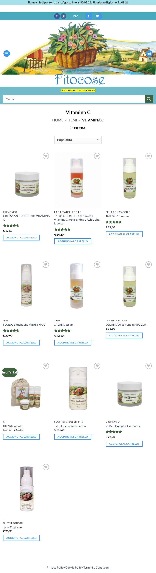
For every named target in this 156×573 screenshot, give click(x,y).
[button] (89, 16)
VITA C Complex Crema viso (123, 426)
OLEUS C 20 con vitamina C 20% (126, 324)
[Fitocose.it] (78, 53)
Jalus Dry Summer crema (70, 426)
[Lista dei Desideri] (98, 16)
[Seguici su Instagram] (63, 16)
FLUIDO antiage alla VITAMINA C (24, 324)
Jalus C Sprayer (12, 527)
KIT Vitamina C (12, 426)
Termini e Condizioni (96, 567)
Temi (72, 120)
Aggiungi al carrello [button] (21, 237)
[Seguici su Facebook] (57, 16)
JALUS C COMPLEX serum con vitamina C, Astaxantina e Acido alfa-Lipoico (77, 219)
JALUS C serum (64, 324)
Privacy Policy (56, 567)
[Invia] (149, 99)
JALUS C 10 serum (117, 216)
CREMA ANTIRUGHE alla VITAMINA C (26, 217)
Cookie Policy (74, 567)
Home (57, 120)
